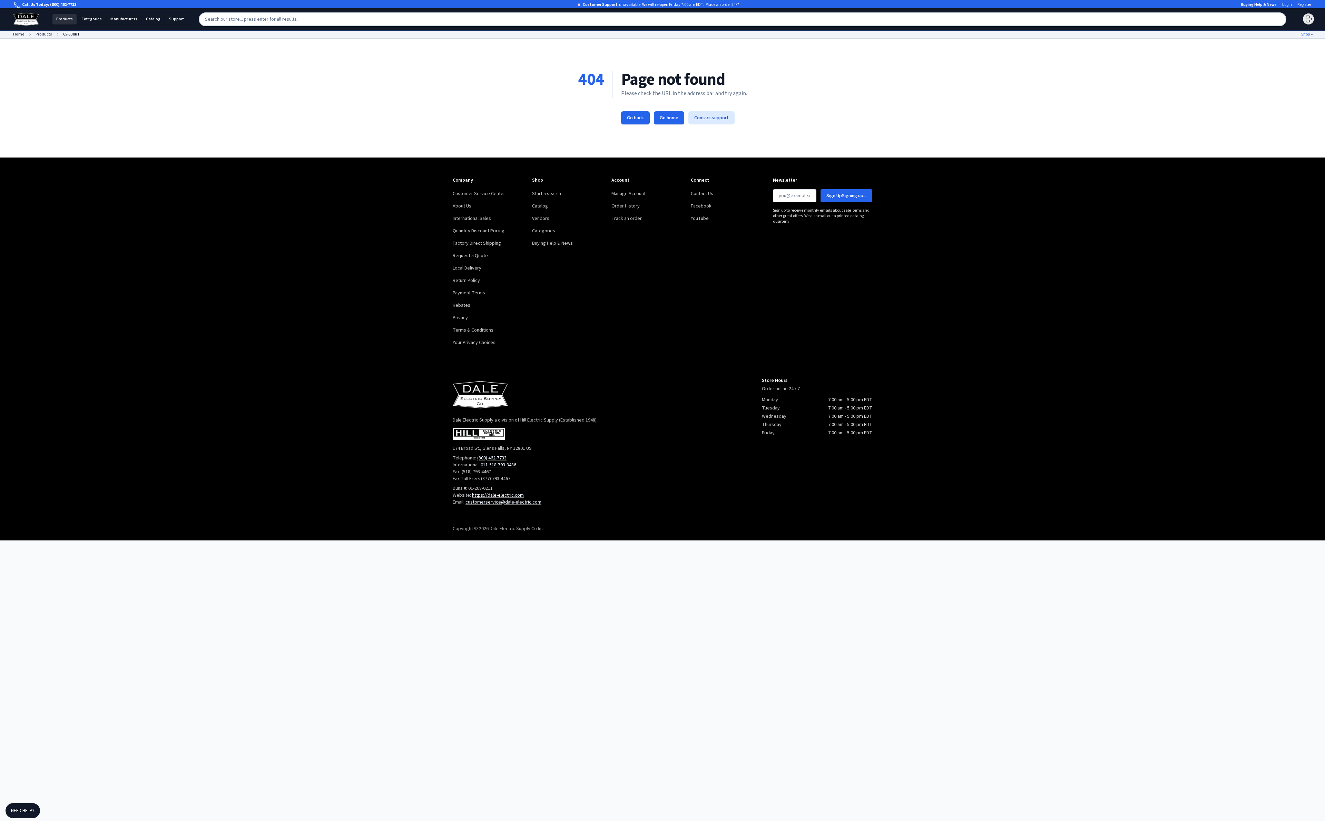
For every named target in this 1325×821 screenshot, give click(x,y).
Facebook (701, 206)
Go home (669, 117)
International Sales (472, 218)
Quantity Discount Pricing (478, 230)
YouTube (700, 218)
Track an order (626, 218)
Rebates (461, 305)
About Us (462, 206)
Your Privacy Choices (474, 342)
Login (1287, 5)
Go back (635, 117)
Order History (625, 206)
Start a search (546, 193)
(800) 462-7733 (63, 5)
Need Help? (23, 810)
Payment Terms (469, 293)
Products (64, 19)
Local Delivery (467, 268)
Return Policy (466, 280)
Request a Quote (470, 255)
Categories (91, 19)
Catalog (153, 19)
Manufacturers (123, 19)
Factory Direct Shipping (477, 243)
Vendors (540, 218)
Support (176, 19)
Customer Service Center (479, 193)
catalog (857, 216)
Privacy (460, 317)
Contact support (711, 117)
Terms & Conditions (473, 330)
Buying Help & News (1259, 5)
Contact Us (702, 193)
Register (1304, 5)
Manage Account (628, 193)
